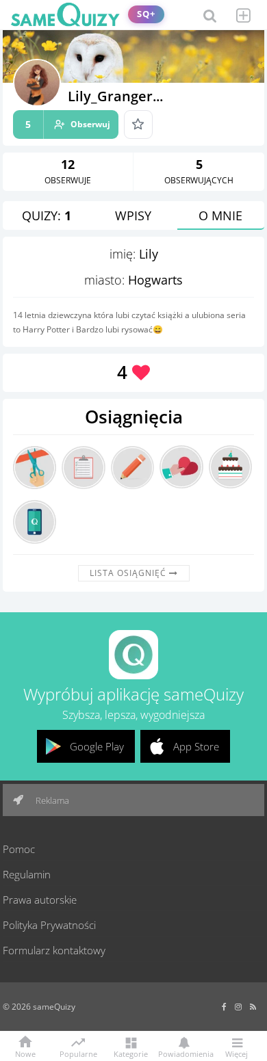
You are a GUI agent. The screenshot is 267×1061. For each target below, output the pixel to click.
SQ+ (146, 14)
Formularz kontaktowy (54, 950)
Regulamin (27, 874)
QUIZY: (46, 215)
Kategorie (131, 1053)
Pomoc (19, 849)
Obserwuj (67, 124)
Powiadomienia (183, 1053)
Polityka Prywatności (49, 925)
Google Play (97, 746)
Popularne (78, 1053)
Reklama (51, 800)
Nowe (25, 1053)
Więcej (236, 1053)
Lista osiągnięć (129, 573)
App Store (196, 746)
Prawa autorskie (40, 899)
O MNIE (220, 215)
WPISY (133, 215)
